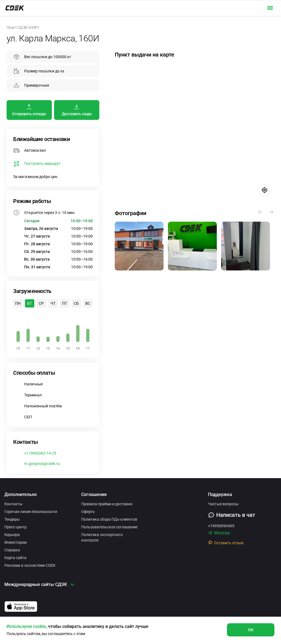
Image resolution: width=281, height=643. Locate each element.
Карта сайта (15, 557)
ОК (251, 630)
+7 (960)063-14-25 (40, 453)
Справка (12, 550)
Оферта (88, 511)
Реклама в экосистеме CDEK (29, 565)
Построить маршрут (42, 163)
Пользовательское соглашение (109, 527)
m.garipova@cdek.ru (42, 463)
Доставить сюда (77, 114)
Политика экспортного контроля (102, 537)
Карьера (12, 534)
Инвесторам (15, 542)
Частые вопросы (223, 504)
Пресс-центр (15, 527)
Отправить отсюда (29, 114)
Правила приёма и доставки (106, 504)
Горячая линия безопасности (30, 511)
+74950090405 (221, 526)
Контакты (13, 504)
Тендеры (12, 519)
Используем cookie (26, 626)
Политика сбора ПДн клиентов (109, 519)
